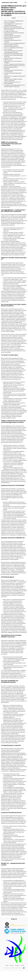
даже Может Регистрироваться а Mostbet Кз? (14, 65)
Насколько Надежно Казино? (11, 67)
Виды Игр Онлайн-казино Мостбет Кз (13, 26)
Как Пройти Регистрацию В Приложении (13, 53)
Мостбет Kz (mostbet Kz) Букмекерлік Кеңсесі (14, 43)
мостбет (8, 166)
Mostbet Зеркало (8, 49)
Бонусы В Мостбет (8, 83)
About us (12, 965)
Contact (22, 965)
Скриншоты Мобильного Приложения (13, 58)
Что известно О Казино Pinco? (11, 31)
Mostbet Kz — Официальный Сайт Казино (13, 47)
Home (7, 965)
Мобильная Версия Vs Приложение (12, 35)
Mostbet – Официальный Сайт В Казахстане (14, 64)
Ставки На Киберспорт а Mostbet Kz (12, 82)
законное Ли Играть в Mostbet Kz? (12, 37)
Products (17, 965)
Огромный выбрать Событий (11, 44)
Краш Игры (6, 68)
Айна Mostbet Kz (8, 59)
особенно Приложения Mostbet (11, 46)
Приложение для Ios (9, 38)
